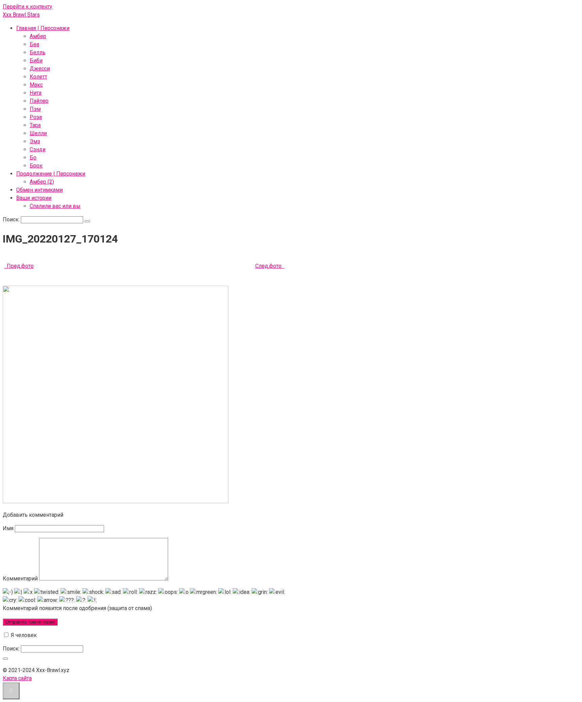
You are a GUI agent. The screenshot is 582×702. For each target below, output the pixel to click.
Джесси (40, 68)
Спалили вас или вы (55, 206)
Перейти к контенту (27, 6)
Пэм (35, 109)
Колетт (38, 76)
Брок (36, 165)
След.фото (269, 266)
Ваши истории (34, 198)
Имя (8, 528)
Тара (35, 125)
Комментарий (20, 578)
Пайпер (39, 101)
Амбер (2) (42, 182)
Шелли (38, 133)
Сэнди (37, 149)
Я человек (23, 635)
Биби (36, 60)
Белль (37, 52)
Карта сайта (17, 678)
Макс (36, 85)
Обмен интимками (39, 190)
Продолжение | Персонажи (50, 173)
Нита (35, 93)
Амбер (38, 36)
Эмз (35, 141)
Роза (36, 117)
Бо (33, 157)
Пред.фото (19, 266)
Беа (34, 44)
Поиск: (12, 219)
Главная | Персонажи (42, 28)
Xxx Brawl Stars (21, 14)
